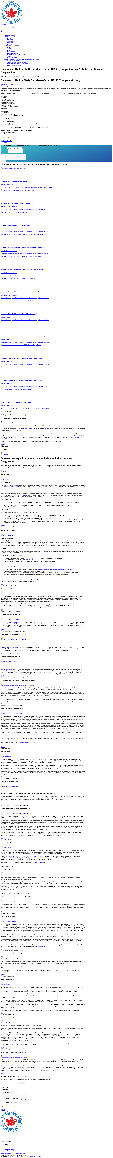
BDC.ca (8, 441)
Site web (3, 444)
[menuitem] (9, 33)
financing (47, 428)
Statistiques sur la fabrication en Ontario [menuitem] (17, 63)
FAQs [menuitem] (8, 50)
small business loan (30, 428)
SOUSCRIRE (21, 1083)
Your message (4, 153)
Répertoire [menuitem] (10, 39)
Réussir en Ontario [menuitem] (12, 57)
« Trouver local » (29, 559)
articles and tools (26, 435)
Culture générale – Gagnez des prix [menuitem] (16, 62)
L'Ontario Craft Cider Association (9, 647)
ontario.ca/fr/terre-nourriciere (12, 579)
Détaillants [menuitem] (10, 42)
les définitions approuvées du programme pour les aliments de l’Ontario (54, 569)
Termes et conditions (6, 1153)
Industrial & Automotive (7, 84)
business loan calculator (17, 438)
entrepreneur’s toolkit (73, 435)
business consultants (31, 433)
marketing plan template (37, 438)
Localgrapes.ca (41, 946)
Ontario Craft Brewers (6, 669)
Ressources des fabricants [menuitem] (14, 65)
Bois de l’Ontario (13, 485)
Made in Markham (39, 862)
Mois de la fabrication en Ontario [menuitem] (15, 60)
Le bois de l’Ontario (21, 495)
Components (17, 84)
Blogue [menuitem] (9, 47)
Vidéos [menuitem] (9, 56)
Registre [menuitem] (9, 38)
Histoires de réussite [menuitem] (12, 53)
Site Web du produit (6, 86)
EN (1, 26)
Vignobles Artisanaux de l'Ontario (9, 622)
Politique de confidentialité (18, 1153)
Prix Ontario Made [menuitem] (12, 51)
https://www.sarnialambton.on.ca (26, 742)
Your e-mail (4, 148)
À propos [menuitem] (9, 48)
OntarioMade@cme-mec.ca (8, 1138)
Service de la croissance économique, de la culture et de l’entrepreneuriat (26, 856)
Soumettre (13, 1102)
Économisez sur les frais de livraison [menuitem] (16, 54)
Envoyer (3, 161)
